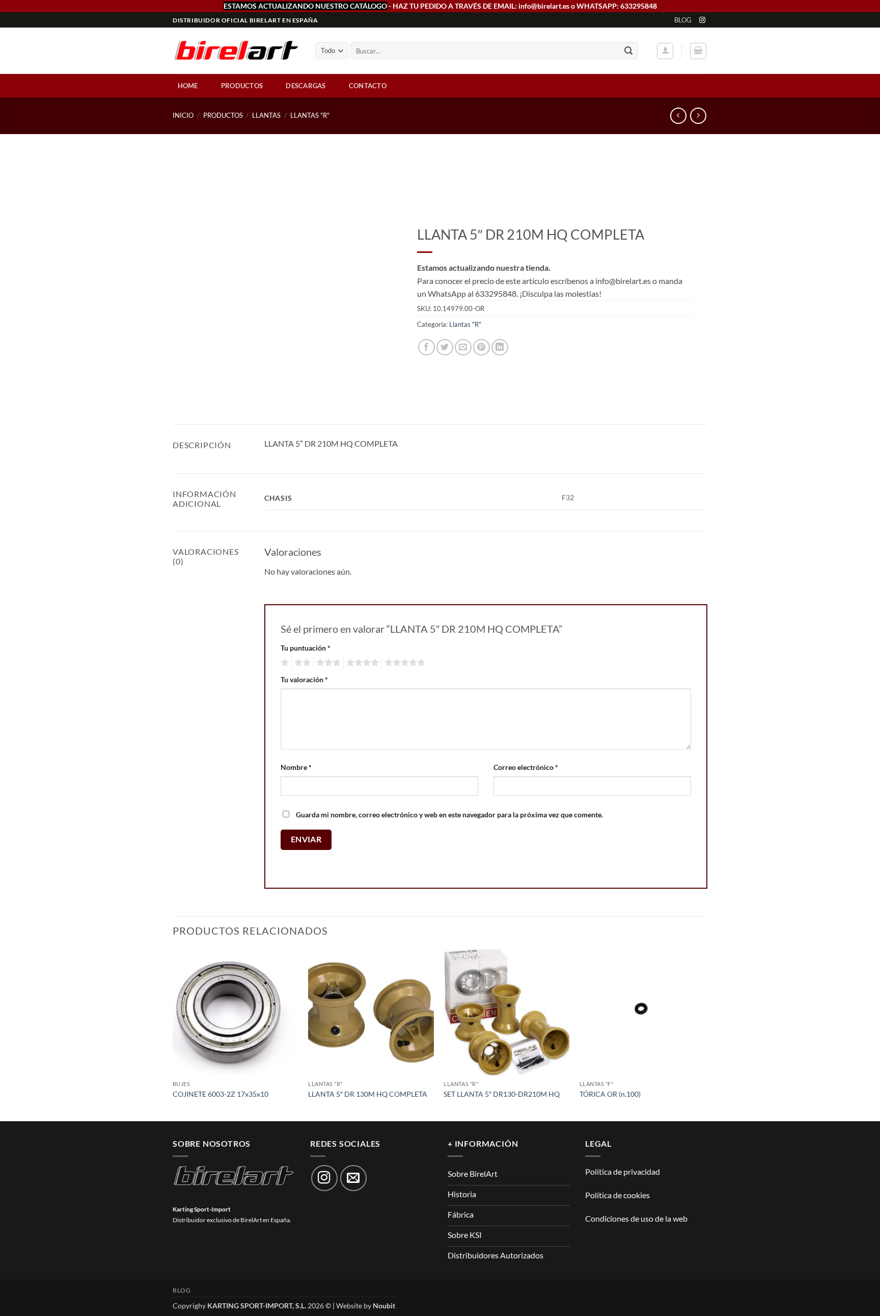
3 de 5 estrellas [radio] (327, 662)
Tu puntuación (306, 647)
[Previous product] (698, 115)
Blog (683, 20)
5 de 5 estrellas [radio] (403, 662)
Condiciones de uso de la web (636, 1218)
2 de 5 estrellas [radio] (301, 662)
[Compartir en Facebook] (426, 347)
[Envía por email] (463, 347)
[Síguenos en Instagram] (702, 20)
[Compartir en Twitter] (444, 347)
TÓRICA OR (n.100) (610, 1094)
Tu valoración (304, 679)
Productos (242, 86)
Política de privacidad (622, 1171)
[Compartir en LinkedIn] (499, 347)
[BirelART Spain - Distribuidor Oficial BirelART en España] (236, 51)
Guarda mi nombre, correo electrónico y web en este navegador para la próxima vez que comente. (449, 814)
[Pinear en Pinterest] (481, 347)
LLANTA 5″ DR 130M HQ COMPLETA (367, 1094)
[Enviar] (628, 51)
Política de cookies (617, 1195)
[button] (665, 51)
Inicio (183, 115)
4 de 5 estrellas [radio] (361, 662)
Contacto (368, 86)
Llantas (266, 115)
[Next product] (678, 115)
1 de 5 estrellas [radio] (283, 662)
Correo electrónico (525, 767)
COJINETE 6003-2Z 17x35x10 (220, 1094)
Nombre (296, 767)
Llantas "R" (309, 115)
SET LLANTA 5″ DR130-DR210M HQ (502, 1094)
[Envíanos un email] (353, 1178)
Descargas (305, 86)
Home (188, 86)
